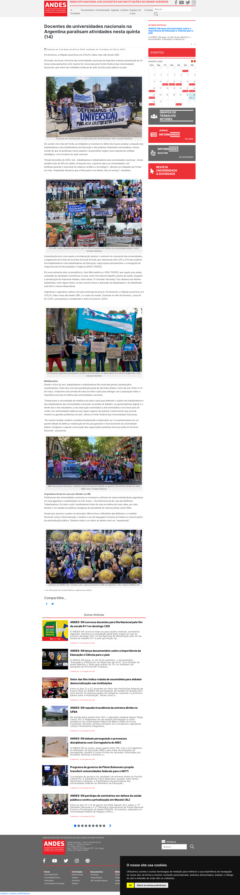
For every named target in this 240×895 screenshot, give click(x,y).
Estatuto (75, 883)
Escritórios (76, 881)
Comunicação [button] (102, 10)
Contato (148, 10)
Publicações (48, 881)
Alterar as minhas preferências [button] (151, 885)
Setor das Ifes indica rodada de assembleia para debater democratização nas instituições (174, 30)
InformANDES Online (52, 878)
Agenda (115, 10)
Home (47, 872)
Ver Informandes (186, 159)
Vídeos (118, 878)
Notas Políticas (96, 878)
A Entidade (77, 872)
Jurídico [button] (124, 10)
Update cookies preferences (15, 893)
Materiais (118, 883)
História (75, 878)
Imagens (118, 881)
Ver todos (189, 141)
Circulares (94, 875)
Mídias (118, 872)
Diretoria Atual (77, 875)
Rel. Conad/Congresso (99, 881)
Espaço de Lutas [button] (135, 12)
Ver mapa (99, 848)
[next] (195, 63)
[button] (191, 46)
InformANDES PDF (51, 875)
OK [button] (130, 885)
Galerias (118, 875)
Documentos (96, 872)
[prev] (192, 63)
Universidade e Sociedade (54, 883)
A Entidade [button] (75, 12)
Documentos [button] (87, 10)
